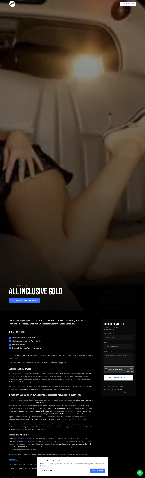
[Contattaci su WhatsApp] (140, 473)
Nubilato (83, 4)
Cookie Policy (44, 466)
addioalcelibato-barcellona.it (23, 438)
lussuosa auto (63, 424)
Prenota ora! (13, 459)
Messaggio (108, 351)
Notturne (64, 4)
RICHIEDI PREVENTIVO (117, 378)
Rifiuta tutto (47, 471)
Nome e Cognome (110, 333)
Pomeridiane (74, 4)
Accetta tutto (97, 471)
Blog (90, 4)
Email (106, 342)
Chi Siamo (56, 4)
